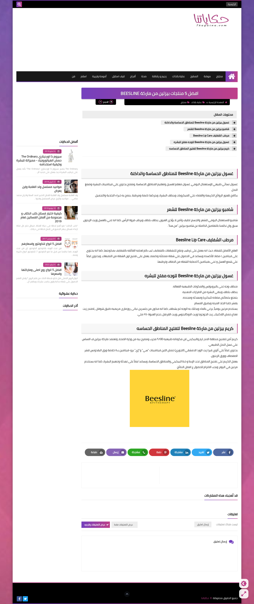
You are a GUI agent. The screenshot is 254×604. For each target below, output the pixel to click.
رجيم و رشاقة (159, 76)
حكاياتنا (205, 598)
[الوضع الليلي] (243, 583)
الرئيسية (232, 4)
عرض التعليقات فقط (123, 524)
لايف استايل (118, 76)
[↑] (127, 594)
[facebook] (19, 598)
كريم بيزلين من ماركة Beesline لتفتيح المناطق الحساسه (199, 148)
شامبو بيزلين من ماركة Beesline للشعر (208, 129)
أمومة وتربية (99, 76)
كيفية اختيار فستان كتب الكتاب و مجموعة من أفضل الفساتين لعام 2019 (41, 217)
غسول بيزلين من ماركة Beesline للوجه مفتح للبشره (201, 142)
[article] (122, 475)
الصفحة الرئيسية (216, 102)
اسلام (84, 76)
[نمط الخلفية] (243, 593)
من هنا (173, 225)
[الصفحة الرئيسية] (232, 76)
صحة (144, 76)
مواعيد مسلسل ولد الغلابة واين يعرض (42, 188)
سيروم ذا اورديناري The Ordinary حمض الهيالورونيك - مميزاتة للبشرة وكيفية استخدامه (39, 160)
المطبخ (194, 76)
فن (73, 76)
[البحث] (19, 4)
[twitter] (25, 598)
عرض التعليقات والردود (94, 524)
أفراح (133, 76)
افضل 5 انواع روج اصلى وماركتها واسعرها (41, 271)
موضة (207, 76)
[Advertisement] (84, 40)
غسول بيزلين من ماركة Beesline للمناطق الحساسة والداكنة (197, 122)
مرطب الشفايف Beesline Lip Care (211, 135)
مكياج (219, 76)
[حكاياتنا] (211, 20)
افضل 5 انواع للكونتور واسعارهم (42, 243)
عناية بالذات (178, 76)
